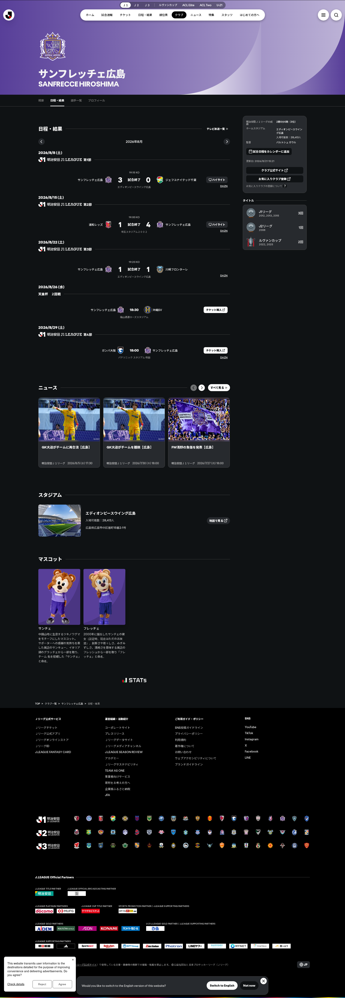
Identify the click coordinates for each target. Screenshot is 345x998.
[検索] (336, 15)
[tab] (41, 100)
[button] (323, 15)
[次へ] (201, 388)
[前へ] (193, 388)
